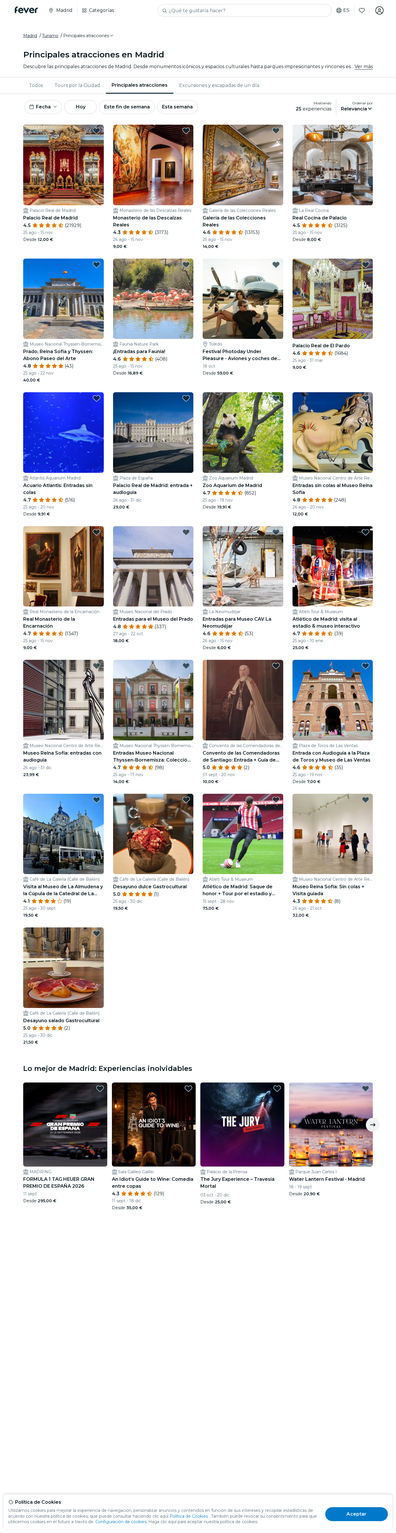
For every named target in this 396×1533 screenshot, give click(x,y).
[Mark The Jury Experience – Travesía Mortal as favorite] (277, 1088)
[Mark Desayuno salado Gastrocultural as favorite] (96, 933)
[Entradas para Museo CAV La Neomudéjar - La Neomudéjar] (243, 566)
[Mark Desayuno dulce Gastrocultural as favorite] (186, 800)
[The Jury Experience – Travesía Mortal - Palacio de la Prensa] (242, 1124)
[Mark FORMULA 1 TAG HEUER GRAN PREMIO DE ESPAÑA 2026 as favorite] (100, 1088)
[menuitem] (36, 85)
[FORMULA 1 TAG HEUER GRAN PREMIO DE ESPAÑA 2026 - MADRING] (65, 1124)
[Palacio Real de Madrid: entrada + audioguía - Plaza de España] (153, 432)
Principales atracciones (140, 85)
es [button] (346, 10)
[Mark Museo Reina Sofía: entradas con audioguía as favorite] (96, 666)
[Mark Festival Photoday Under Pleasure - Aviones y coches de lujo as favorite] (276, 264)
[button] (88, 36)
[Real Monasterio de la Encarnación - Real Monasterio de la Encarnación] (63, 566)
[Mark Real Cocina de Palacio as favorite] (365, 131)
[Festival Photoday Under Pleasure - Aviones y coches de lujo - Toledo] (243, 299)
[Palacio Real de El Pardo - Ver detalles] (333, 299)
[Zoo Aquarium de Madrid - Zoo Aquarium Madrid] (243, 432)
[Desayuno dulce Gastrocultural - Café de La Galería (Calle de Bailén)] (153, 834)
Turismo (50, 35)
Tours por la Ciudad (77, 85)
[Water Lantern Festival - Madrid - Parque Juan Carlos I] (331, 1124)
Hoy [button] (81, 107)
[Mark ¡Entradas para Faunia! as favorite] (186, 264)
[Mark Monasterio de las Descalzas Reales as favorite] (186, 131)
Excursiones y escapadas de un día (219, 85)
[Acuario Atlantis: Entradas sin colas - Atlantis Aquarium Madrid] (63, 432)
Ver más (364, 66)
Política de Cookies (189, 1516)
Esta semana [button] (177, 107)
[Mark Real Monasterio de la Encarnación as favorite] (96, 532)
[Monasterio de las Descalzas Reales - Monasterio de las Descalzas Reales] (153, 165)
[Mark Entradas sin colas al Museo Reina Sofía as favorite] (365, 398)
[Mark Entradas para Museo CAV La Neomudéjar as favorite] (276, 532)
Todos (36, 85)
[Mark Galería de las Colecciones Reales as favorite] (276, 131)
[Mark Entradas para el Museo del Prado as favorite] (186, 532)
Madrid (30, 35)
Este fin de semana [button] (127, 107)
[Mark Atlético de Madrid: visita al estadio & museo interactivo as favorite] (365, 532)
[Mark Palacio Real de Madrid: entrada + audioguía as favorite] (186, 398)
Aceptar (356, 1514)
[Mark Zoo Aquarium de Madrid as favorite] (276, 398)
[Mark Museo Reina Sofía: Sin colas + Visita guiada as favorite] (365, 800)
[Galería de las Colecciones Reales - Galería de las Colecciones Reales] (243, 165)
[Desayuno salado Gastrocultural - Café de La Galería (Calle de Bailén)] (63, 967)
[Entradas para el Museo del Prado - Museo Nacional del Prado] (153, 566)
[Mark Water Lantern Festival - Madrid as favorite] (365, 1088)
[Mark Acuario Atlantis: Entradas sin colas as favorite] (96, 398)
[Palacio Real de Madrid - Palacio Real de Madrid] (63, 165)
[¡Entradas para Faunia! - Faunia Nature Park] (153, 299)
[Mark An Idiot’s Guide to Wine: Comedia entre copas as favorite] (188, 1088)
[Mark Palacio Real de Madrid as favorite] (96, 131)
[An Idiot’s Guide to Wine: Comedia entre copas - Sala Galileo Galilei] (154, 1124)
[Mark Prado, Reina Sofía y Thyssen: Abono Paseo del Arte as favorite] (96, 264)
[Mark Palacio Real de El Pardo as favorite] (365, 264)
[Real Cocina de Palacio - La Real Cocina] (333, 165)
